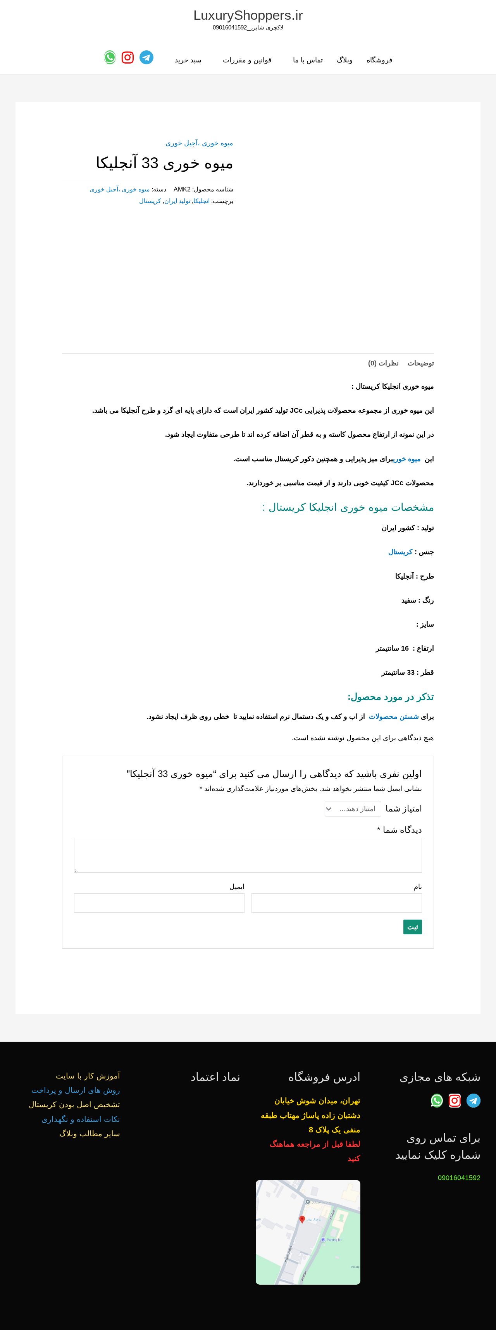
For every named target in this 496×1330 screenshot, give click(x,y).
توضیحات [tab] (421, 363)
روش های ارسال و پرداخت (75, 1090)
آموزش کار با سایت (88, 1076)
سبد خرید (188, 60)
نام (418, 887)
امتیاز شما (404, 808)
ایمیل (237, 887)
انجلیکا (201, 200)
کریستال (150, 200)
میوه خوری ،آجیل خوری (199, 143)
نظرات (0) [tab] (383, 363)
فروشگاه (380, 60)
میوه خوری (407, 459)
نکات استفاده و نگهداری (80, 1119)
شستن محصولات (394, 716)
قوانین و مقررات (247, 60)
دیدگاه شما (399, 830)
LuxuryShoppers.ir (248, 14)
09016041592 (459, 1178)
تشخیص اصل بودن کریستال (74, 1104)
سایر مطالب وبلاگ (89, 1133)
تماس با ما (308, 60)
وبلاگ (345, 60)
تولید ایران (177, 200)
